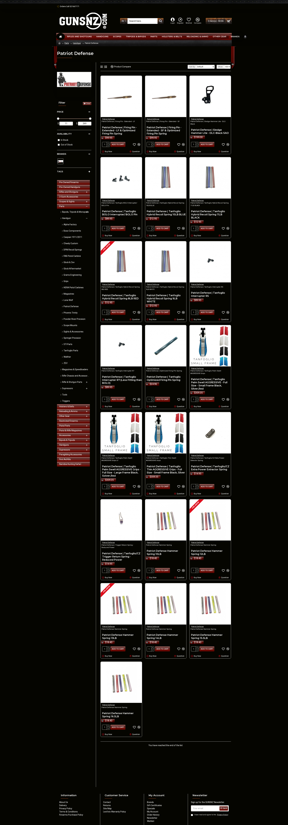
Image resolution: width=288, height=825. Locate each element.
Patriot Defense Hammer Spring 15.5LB (207, 637)
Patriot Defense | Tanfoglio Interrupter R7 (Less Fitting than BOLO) (122, 380)
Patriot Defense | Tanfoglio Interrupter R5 (208, 294)
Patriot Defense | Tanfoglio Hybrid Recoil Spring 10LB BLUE (166, 213)
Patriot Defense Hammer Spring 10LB (162, 552)
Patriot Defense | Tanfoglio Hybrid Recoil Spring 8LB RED (120, 297)
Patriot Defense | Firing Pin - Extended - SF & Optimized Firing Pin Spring (164, 130)
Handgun (77, 43)
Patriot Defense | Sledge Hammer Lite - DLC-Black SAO (210, 131)
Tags (60, 171)
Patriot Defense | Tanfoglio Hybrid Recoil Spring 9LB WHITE (164, 298)
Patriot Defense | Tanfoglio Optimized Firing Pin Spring (164, 378)
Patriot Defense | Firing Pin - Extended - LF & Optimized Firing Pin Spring (119, 130)
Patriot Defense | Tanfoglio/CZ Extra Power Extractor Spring (210, 468)
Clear (88, 103)
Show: (220, 67)
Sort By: (192, 67)
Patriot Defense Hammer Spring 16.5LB (118, 715)
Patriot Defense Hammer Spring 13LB (118, 637)
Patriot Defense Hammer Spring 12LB (207, 552)
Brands (61, 154)
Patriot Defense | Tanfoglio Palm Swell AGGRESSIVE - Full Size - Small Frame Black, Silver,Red (209, 384)
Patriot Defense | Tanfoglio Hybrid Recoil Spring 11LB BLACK (208, 214)
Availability (64, 133)
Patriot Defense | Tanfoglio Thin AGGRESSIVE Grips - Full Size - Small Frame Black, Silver (166, 469)
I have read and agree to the (211, 815)
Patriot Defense (108, 119)
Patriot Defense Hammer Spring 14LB (162, 637)
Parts (66, 43)
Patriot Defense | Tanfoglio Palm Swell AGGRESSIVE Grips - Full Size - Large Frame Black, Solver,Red (121, 471)
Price (60, 111)
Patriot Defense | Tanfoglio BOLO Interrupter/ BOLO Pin (119, 213)
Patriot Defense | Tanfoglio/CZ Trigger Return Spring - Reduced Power (121, 556)
